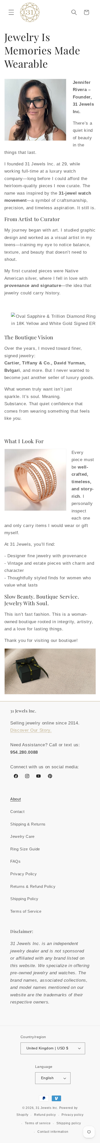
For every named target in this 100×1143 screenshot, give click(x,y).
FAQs (15, 861)
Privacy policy (73, 1115)
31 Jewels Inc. (47, 1108)
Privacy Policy (23, 874)
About (15, 799)
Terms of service (38, 1123)
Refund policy (45, 1115)
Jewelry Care (22, 836)
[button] (11, 12)
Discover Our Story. (31, 730)
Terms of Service (26, 911)
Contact (17, 811)
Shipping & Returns (28, 824)
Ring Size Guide (25, 849)
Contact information (52, 1132)
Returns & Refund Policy (32, 886)
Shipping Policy (24, 899)
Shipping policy (68, 1123)
